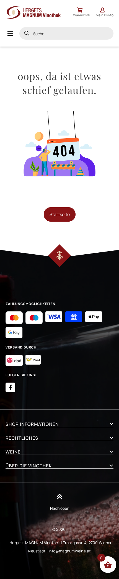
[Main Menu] (10, 33)
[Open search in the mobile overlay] (66, 33)
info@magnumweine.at (69, 551)
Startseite (60, 214)
